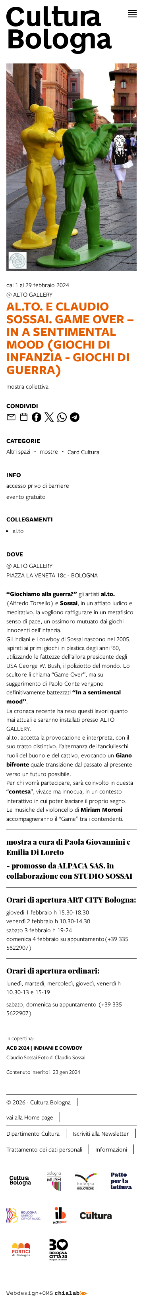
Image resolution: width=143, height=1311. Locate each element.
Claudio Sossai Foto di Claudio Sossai (45, 1048)
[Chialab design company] (46, 1287)
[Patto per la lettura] (121, 1182)
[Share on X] (49, 417)
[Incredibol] (60, 1216)
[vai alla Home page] (71, 30)
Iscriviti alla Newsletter (101, 1133)
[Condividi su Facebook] (36, 417)
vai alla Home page (29, 1117)
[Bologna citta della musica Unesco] (23, 1216)
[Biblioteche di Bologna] (85, 1182)
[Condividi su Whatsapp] (62, 417)
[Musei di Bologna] (54, 1182)
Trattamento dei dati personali (44, 1149)
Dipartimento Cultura (33, 1133)
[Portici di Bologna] (21, 1251)
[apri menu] (132, 13)
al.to (18, 531)
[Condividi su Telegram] (74, 417)
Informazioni (111, 1149)
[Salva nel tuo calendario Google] (24, 417)
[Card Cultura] (96, 1216)
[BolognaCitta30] (58, 1251)
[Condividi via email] (11, 417)
